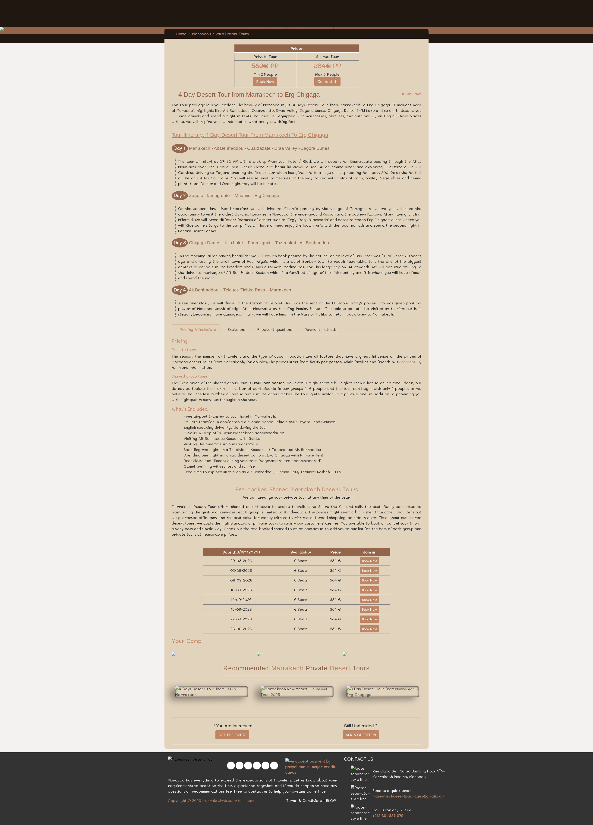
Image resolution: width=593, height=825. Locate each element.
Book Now (265, 81)
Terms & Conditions (304, 800)
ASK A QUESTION (361, 734)
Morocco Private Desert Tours (220, 33)
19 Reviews (411, 93)
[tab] (196, 329)
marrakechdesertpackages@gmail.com (408, 796)
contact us (410, 361)
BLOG (331, 800)
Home (180, 33)
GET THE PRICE (232, 734)
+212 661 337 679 (388, 815)
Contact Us (327, 81)
